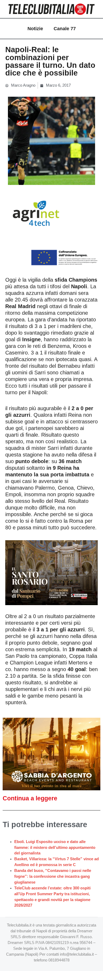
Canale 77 (65, 28)
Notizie (35, 28)
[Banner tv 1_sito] (51, 572)
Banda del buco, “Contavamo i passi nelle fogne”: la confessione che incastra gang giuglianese (52, 876)
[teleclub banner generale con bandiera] (51, 229)
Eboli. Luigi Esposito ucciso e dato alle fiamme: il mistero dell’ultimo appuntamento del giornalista (54, 847)
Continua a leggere (30, 798)
